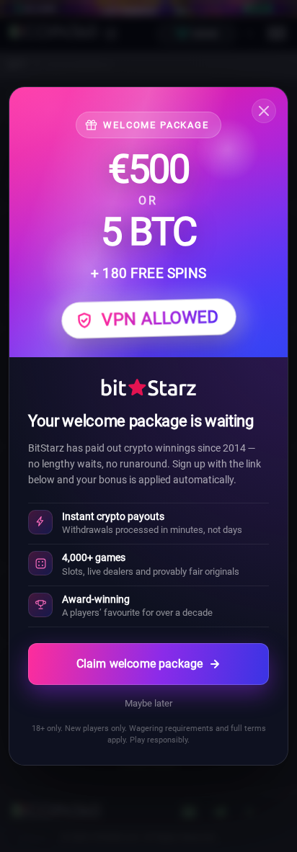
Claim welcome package (139, 664)
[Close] (264, 111)
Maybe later (148, 703)
